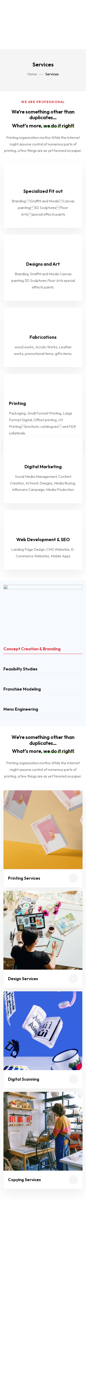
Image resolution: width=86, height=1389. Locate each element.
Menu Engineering (20, 709)
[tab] (43, 649)
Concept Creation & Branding (32, 648)
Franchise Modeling (22, 689)
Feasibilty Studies (20, 669)
